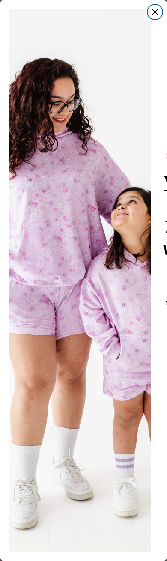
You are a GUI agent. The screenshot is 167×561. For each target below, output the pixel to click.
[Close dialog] (155, 12)
